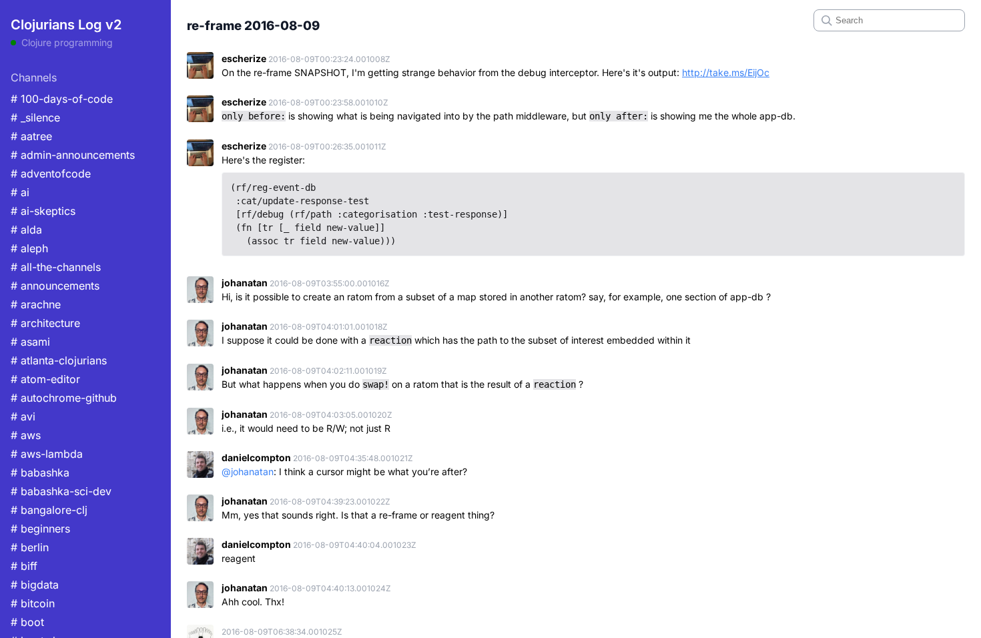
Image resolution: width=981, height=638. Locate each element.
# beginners (40, 528)
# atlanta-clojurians (59, 360)
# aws (26, 435)
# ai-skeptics (43, 211)
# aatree (31, 136)
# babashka (40, 472)
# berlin (30, 547)
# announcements (55, 285)
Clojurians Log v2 (66, 25)
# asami (30, 341)
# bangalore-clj (49, 510)
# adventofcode (51, 173)
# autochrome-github (64, 397)
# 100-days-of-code (62, 98)
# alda (26, 229)
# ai (20, 192)
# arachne (36, 304)
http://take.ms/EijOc (725, 72)
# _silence (35, 117)
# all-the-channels (56, 267)
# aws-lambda (47, 453)
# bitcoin (33, 603)
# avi (23, 416)
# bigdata (35, 584)
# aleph (29, 248)
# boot (27, 622)
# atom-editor (45, 379)
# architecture (45, 323)
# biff (24, 566)
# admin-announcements (73, 155)
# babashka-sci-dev (61, 491)
